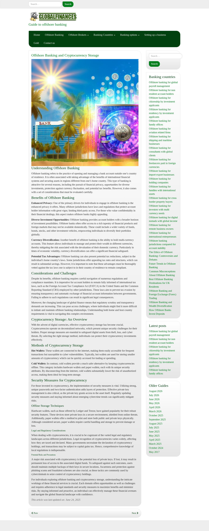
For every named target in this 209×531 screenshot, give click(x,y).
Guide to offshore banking (48, 24)
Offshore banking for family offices (160, 122)
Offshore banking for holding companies (160, 180)
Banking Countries (104, 34)
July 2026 (154, 395)
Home (37, 34)
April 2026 (154, 407)
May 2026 (154, 403)
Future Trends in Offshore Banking (162, 265)
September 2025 (157, 419)
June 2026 (154, 399)
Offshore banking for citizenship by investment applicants (162, 101)
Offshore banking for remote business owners (161, 227)
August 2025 (155, 423)
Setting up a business (155, 34)
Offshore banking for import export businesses (161, 172)
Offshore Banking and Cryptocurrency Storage (65, 55)
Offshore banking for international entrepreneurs (162, 234)
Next (134, 513)
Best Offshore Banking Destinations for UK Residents (161, 283)
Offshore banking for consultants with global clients (161, 151)
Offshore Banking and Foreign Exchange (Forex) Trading (162, 294)
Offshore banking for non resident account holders (162, 92)
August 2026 (155, 391)
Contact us (49, 43)
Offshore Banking (54, 34)
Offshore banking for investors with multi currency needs (160, 209)
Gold (36, 43)
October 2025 (156, 415)
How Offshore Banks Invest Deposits (160, 312)
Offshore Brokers (77, 34)
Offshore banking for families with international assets (162, 190)
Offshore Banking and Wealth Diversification (160, 304)
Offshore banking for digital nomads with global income (163, 219)
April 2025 (154, 439)
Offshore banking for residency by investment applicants (161, 113)
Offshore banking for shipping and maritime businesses (160, 140)
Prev (35, 513)
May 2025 (154, 435)
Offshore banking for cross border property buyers (163, 200)
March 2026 (155, 411)
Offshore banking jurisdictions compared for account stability (162, 244)
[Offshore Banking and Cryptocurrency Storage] (84, 112)
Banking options (129, 34)
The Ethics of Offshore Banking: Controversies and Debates (163, 256)
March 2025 (155, 443)
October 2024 (156, 447)
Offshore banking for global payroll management (163, 84)
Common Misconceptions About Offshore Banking (162, 273)
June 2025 (154, 431)
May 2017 (154, 452)
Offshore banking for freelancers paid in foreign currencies (162, 163)
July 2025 (154, 427)
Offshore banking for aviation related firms (160, 130)
